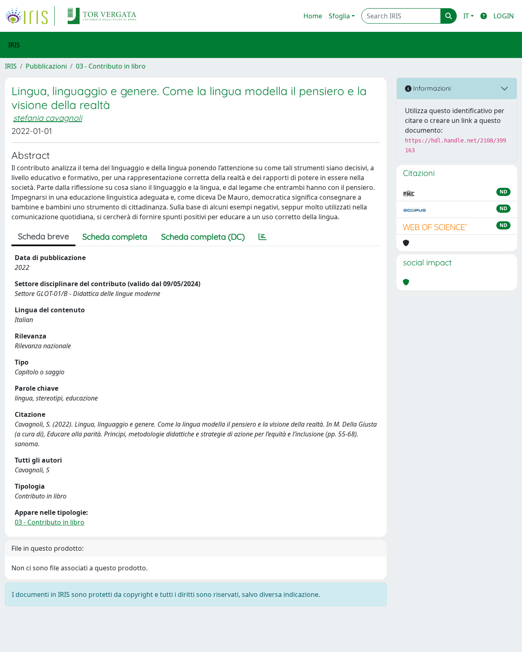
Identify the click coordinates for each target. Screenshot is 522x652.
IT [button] (466, 15)
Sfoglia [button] (339, 15)
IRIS (11, 66)
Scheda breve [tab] (43, 236)
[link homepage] (30, 16)
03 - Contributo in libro (111, 66)
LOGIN (503, 15)
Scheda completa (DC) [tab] (203, 236)
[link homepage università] (102, 16)
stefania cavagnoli (47, 118)
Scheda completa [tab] (114, 236)
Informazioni (431, 88)
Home (312, 15)
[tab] (263, 236)
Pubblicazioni (46, 66)
